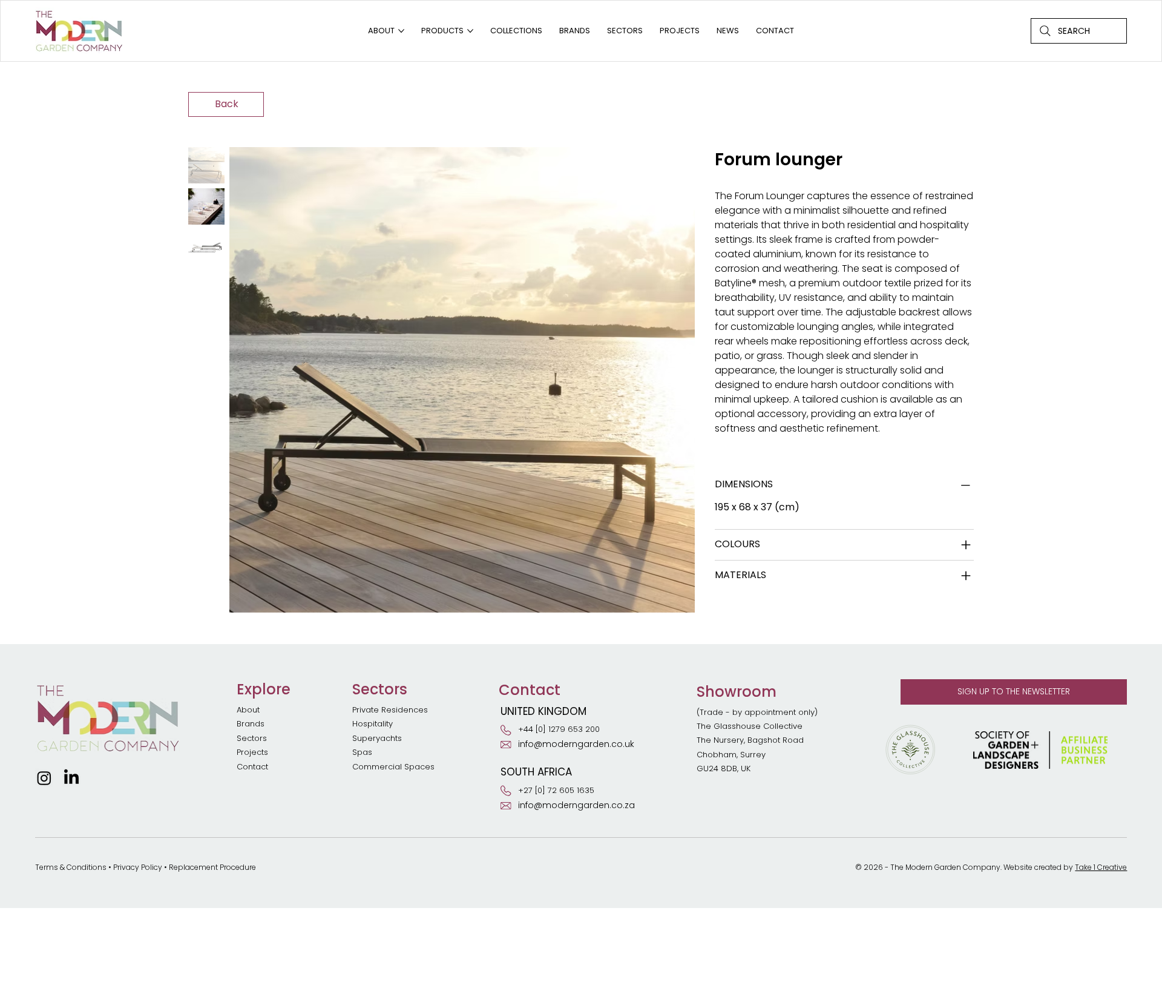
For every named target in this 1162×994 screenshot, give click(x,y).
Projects (252, 752)
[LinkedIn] (71, 778)
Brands (250, 723)
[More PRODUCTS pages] (470, 31)
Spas (362, 752)
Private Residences (390, 710)
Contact (252, 766)
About (248, 710)
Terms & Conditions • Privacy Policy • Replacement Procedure (145, 867)
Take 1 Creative (1101, 867)
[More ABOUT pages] (401, 31)
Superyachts (377, 738)
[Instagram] (44, 778)
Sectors (252, 738)
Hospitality (372, 723)
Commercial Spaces (394, 766)
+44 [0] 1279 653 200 (559, 729)
